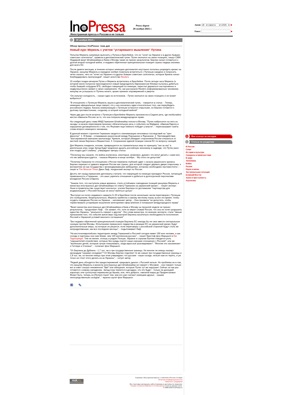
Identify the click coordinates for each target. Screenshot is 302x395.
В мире (189, 158)
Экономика (191, 161)
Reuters (125, 77)
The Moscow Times (88, 169)
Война (189, 164)
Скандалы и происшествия (198, 155)
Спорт (188, 149)
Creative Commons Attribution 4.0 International (147, 386)
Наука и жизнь (192, 169)
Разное (189, 166)
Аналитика (191, 181)
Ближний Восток (193, 175)
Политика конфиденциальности (170, 380)
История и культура (195, 152)
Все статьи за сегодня (203, 136)
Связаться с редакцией (173, 381)
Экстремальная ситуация (198, 172)
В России (190, 147)
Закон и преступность (196, 178)
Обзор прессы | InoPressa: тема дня (90, 46)
